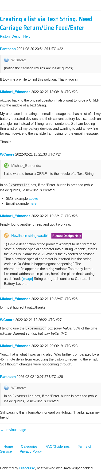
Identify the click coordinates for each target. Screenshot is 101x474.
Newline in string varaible (30, 236)
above (33, 198)
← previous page (13, 430)
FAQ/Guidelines (58, 446)
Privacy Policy (31, 451)
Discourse (27, 468)
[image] (27, 279)
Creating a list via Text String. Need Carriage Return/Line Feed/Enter (46, 23)
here (33, 203)
